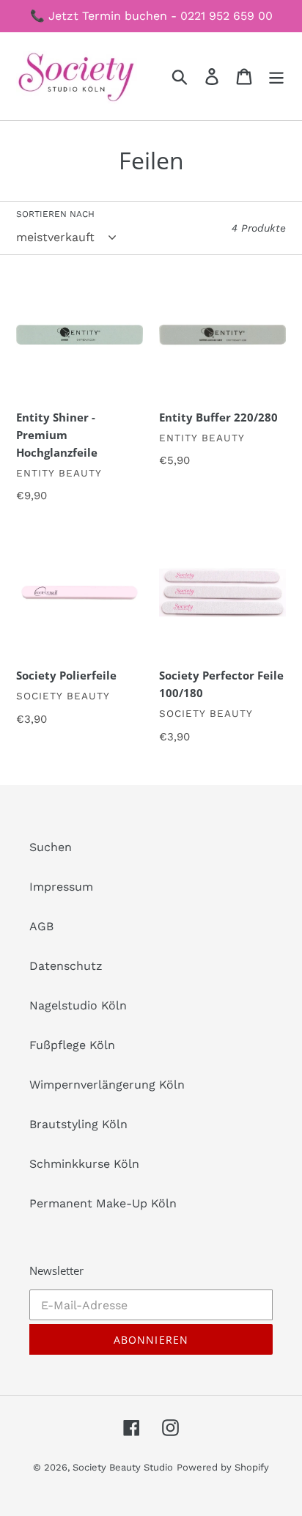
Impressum (61, 887)
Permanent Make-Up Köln (103, 1203)
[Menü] (276, 76)
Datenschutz (66, 966)
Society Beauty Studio (123, 1467)
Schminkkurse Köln (84, 1164)
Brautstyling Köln (78, 1124)
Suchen (50, 847)
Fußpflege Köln (72, 1045)
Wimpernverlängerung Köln (107, 1085)
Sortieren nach (55, 214)
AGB (41, 926)
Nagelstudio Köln (78, 1005)
